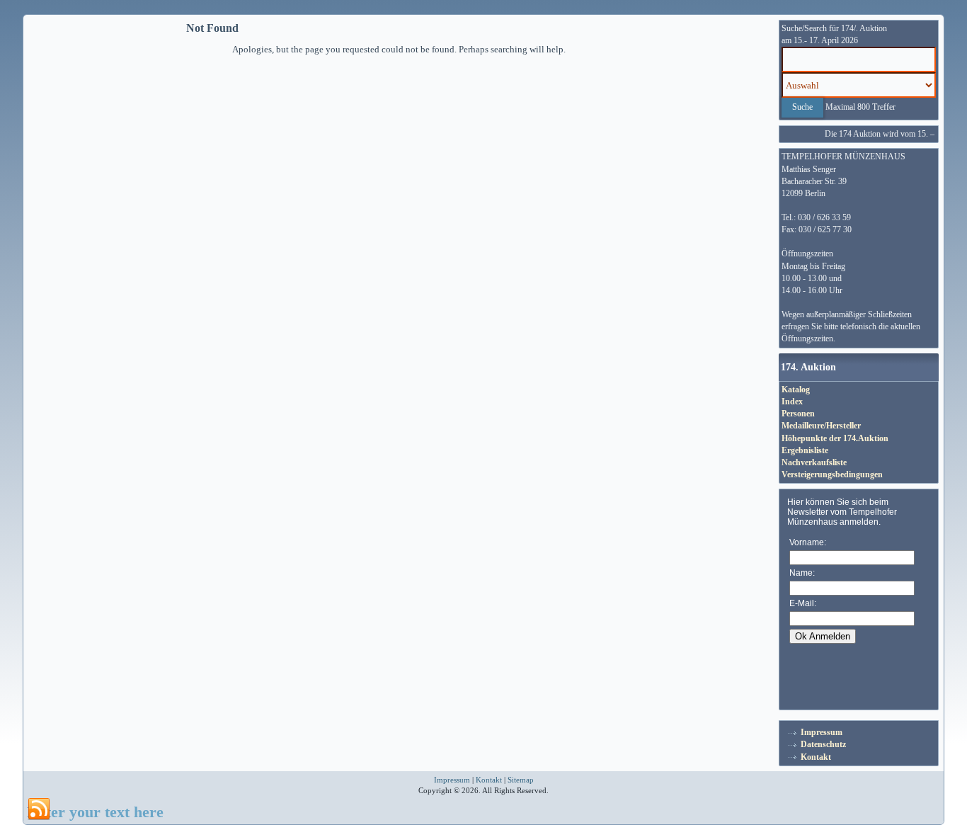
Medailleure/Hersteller (821, 426)
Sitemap (521, 779)
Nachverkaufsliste (814, 462)
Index (792, 401)
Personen (798, 414)
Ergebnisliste (805, 450)
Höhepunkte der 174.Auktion (835, 438)
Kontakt (816, 757)
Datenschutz (823, 744)
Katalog (796, 389)
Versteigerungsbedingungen (832, 474)
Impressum (821, 732)
